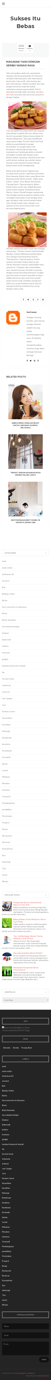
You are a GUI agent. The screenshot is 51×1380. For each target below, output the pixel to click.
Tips (4, 868)
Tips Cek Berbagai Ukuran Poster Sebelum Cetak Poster (28, 937)
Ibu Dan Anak (8, 679)
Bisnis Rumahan (9, 620)
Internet (6, 692)
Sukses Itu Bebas (25, 22)
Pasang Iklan (26, 1048)
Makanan (6, 777)
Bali (3, 587)
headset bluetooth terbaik (13, 666)
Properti (5, 822)
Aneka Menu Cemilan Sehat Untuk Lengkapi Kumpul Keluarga (25, 425)
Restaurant (7, 836)
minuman (6, 790)
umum (4, 875)
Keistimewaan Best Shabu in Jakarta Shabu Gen (25, 521)
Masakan (6, 783)
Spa (3, 855)
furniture (6, 652)
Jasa (4, 705)
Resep (5, 829)
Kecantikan (7, 718)
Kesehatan (7, 750)
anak (4, 561)
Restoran (6, 842)
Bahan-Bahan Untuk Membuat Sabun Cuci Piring (29, 920)
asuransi (5, 581)
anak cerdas (7, 568)
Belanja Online (8, 594)
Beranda (6, 1048)
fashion (5, 646)
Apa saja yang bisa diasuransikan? (28, 953)
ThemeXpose (43, 1376)
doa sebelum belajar (10, 626)
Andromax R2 (8, 574)
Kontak (16, 1048)
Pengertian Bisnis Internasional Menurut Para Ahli (27, 903)
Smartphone (7, 849)
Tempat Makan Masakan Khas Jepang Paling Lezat (25, 474)
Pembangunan (8, 803)
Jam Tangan (7, 698)
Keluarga (6, 731)
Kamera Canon (8, 711)
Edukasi (5, 633)
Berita (4, 600)
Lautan (5, 770)
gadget (5, 659)
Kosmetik (6, 757)
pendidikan (7, 809)
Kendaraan (7, 737)
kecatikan (6, 724)
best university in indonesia (14, 607)
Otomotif (6, 796)
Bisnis (4, 613)
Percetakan (7, 816)
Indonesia (6, 685)
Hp (3, 672)
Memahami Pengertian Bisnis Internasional (26, 968)
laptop (5, 764)
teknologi (6, 862)
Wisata (5, 881)
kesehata (6, 744)
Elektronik (6, 639)
